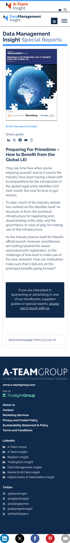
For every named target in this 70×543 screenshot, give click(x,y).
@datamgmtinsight (20, 508)
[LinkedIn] (4, 538)
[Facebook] (35, 538)
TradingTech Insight (20, 462)
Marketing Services (16, 415)
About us (9, 405)
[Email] (65, 538)
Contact (8, 410)
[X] (19, 538)
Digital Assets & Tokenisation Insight (31, 477)
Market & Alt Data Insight (24, 472)
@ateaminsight (17, 493)
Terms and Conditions (17, 430)
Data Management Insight (22, 126)
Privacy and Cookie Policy (20, 420)
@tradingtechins (18, 503)
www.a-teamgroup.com (19, 385)
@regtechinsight (18, 498)
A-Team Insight (17, 452)
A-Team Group (17, 447)
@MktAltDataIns (18, 513)
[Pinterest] (50, 538)
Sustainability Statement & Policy (25, 425)
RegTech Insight (18, 457)
